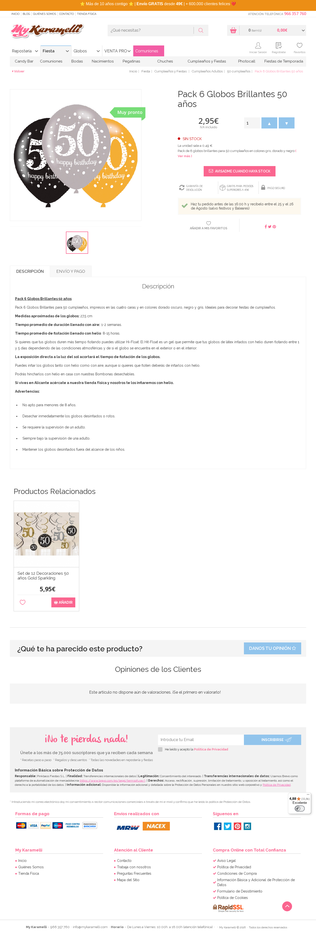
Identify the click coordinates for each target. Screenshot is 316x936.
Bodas (77, 61)
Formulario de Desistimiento (239, 891)
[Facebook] (217, 826)
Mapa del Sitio (128, 880)
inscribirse (272, 740)
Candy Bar (24, 61)
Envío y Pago (70, 271)
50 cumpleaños (238, 71)
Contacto (66, 14)
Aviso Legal (226, 861)
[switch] (300, 808)
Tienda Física (86, 14)
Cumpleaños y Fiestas (207, 61)
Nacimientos (103, 61)
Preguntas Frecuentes (134, 873)
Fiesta (49, 51)
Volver (19, 71)
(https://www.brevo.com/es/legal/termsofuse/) (112, 780)
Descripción (30, 271)
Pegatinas (131, 61)
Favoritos (299, 52)
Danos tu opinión (270, 648)
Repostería (22, 51)
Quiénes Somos (44, 14)
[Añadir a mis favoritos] (23, 602)
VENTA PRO (115, 51)
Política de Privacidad (211, 749)
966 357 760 (295, 13)
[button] (269, 122)
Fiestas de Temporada (283, 61)
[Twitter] (227, 826)
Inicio (15, 14)
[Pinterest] (237, 826)
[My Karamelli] (47, 31)
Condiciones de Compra (237, 873)
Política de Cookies (232, 898)
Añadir (65, 602)
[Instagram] (247, 826)
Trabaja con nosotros (134, 867)
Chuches (165, 61)
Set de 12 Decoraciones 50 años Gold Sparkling (43, 575)
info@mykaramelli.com (90, 927)
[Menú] (308, 796)
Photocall (246, 61)
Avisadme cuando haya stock (242, 171)
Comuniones (146, 51)
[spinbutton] (252, 122)
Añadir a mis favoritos (208, 228)
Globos (80, 51)
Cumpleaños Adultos (207, 71)
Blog (26, 14)
